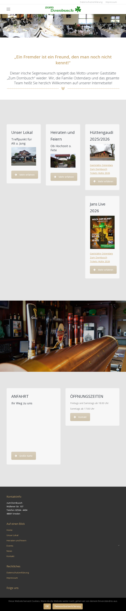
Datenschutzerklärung (67, 606)
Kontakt (82, 417)
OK (47, 606)
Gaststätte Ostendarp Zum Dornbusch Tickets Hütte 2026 (101, 169)
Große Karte (25, 455)
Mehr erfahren (27, 174)
